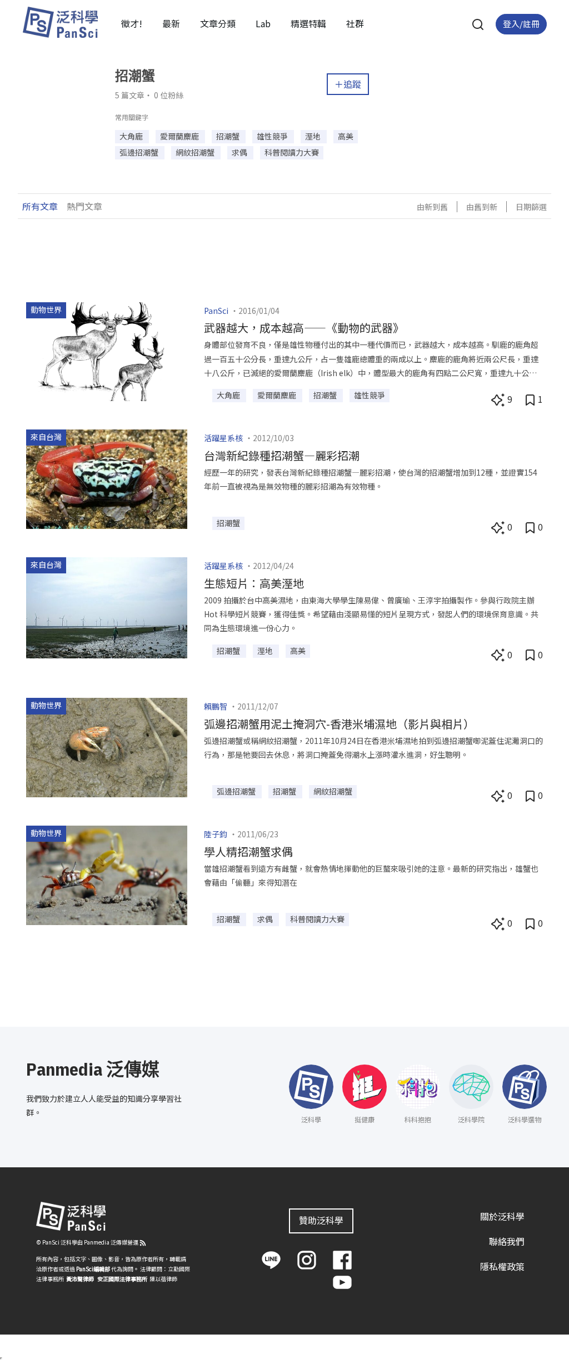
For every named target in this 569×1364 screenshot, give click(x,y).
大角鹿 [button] (131, 136)
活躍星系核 (223, 437)
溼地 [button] (313, 136)
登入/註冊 (521, 23)
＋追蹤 (348, 84)
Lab (263, 23)
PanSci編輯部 (93, 1269)
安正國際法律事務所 (122, 1279)
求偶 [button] (240, 152)
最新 (171, 23)
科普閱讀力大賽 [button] (291, 152)
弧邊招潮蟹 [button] (139, 152)
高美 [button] (345, 136)
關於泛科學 (502, 1216)
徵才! (131, 23)
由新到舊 (432, 206)
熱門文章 (84, 206)
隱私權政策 (502, 1266)
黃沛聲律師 (80, 1279)
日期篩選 (531, 206)
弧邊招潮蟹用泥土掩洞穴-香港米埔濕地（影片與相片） (339, 724)
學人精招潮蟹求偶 (248, 851)
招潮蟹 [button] (228, 136)
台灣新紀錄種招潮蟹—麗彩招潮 (282, 455)
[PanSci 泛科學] (60, 22)
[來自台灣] (106, 477)
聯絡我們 (507, 1241)
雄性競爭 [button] (273, 136)
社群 (355, 23)
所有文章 (40, 206)
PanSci (216, 310)
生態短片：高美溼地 (254, 583)
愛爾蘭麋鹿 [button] (180, 136)
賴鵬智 (215, 706)
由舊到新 (481, 206)
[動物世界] (106, 350)
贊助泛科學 (321, 1220)
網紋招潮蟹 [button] (196, 152)
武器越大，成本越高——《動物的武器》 (304, 327)
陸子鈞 (215, 834)
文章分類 (218, 23)
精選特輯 (308, 23)
